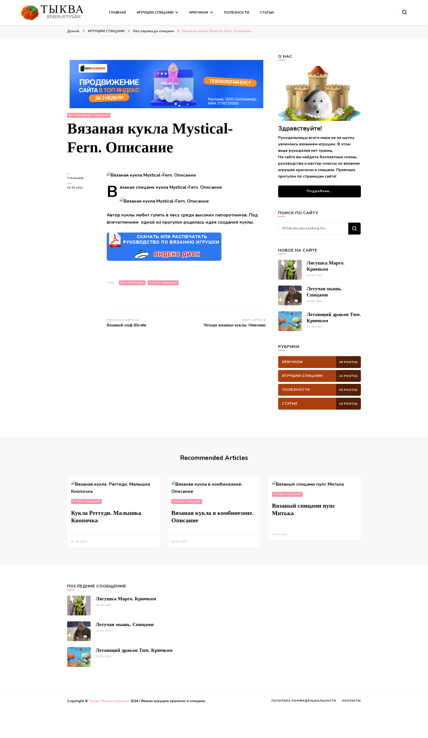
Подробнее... (319, 191)
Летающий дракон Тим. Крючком (134, 650)
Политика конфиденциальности (303, 701)
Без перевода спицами (88, 115)
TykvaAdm (75, 178)
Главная (117, 12)
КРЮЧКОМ (198, 12)
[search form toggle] (404, 12)
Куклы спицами (86, 501)
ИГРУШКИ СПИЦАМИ (155, 12)
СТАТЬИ (267, 12)
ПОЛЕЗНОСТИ (236, 12)
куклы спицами (163, 283)
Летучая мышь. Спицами (125, 624)
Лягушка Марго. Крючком (126, 598)
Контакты (351, 701)
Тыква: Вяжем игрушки (109, 701)
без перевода (132, 283)
